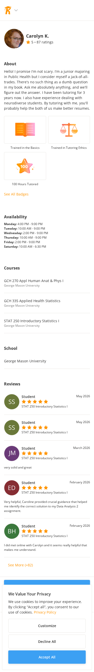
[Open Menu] (16, 10)
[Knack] (8, 10)
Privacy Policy (45, 612)
